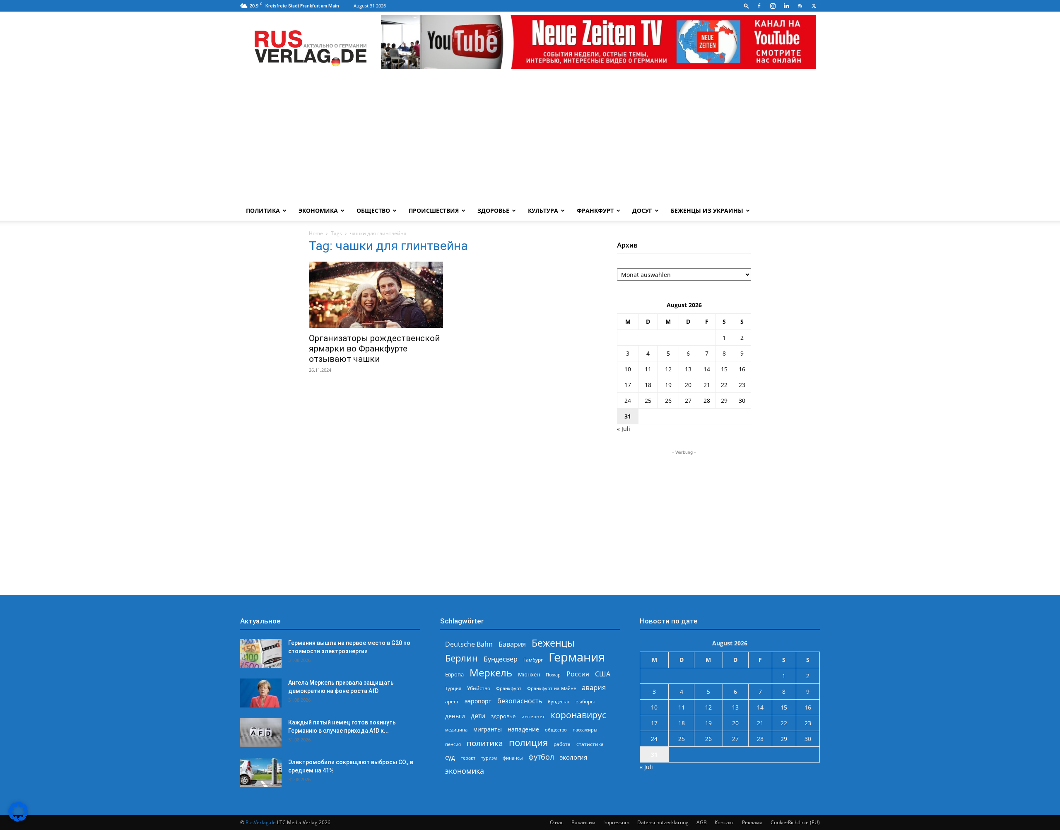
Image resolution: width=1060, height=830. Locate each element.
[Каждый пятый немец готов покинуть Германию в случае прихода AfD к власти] (261, 732)
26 (668, 400)
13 (688, 369)
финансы (513, 758)
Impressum (616, 822)
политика (485, 743)
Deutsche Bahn (469, 644)
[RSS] (800, 6)
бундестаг (559, 702)
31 (627, 416)
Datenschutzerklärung (663, 822)
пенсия (453, 744)
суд (450, 757)
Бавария (512, 644)
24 (627, 400)
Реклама (752, 822)
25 (648, 400)
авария (594, 687)
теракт (468, 758)
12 (668, 369)
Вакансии (583, 822)
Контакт (724, 822)
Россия (577, 674)
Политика (263, 210)
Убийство (478, 688)
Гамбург (533, 660)
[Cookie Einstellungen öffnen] (18, 819)
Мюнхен (529, 674)
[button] (746, 5)
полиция (528, 742)
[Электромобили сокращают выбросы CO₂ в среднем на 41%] (261, 772)
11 (648, 369)
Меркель (491, 672)
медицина (456, 730)
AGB (701, 822)
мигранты (487, 729)
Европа (454, 674)
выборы (585, 701)
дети (478, 716)
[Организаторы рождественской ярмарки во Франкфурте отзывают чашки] (376, 295)
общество (556, 730)
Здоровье (493, 210)
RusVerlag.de (261, 822)
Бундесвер (501, 659)
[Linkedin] (786, 6)
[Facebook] (759, 6)
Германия (577, 657)
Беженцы (553, 643)
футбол (541, 757)
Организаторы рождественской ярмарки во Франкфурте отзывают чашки (374, 348)
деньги (455, 716)
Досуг (642, 210)
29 (724, 400)
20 (688, 385)
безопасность (519, 701)
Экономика (318, 210)
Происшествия (434, 210)
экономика (464, 770)
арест (452, 701)
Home (316, 233)
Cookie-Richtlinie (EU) (795, 822)
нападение (523, 729)
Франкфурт (595, 210)
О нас (557, 822)
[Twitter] (813, 6)
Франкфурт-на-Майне (551, 688)
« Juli (623, 429)
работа (562, 744)
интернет (533, 716)
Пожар (553, 674)
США (602, 674)
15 (724, 369)
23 (742, 385)
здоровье (503, 716)
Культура (543, 210)
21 (706, 385)
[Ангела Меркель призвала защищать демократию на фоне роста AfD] (261, 692)
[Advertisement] (530, 139)
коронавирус (578, 714)
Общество (373, 210)
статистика (590, 744)
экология (573, 757)
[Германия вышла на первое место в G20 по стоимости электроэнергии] (261, 653)
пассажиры (585, 730)
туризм (489, 758)
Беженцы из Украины (707, 210)
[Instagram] (772, 6)
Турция (453, 688)
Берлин (461, 658)
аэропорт (478, 701)
